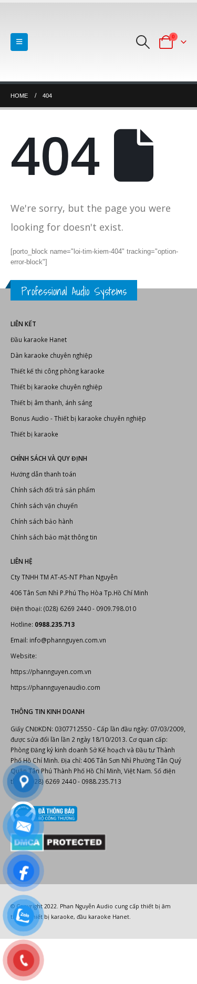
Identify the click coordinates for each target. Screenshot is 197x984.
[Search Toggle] (143, 42)
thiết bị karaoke (52, 916)
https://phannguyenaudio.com (55, 687)
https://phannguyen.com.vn (51, 671)
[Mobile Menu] (19, 42)
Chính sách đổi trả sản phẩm (53, 489)
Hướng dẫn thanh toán (43, 474)
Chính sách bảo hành (42, 521)
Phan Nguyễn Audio (86, 906)
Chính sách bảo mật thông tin (54, 537)
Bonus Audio (30, 418)
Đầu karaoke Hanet (39, 339)
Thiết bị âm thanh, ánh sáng (51, 402)
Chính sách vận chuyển (44, 505)
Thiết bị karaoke (34, 434)
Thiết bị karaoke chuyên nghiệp (56, 386)
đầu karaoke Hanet (103, 916)
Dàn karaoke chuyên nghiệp (51, 355)
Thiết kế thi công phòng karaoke (58, 371)
